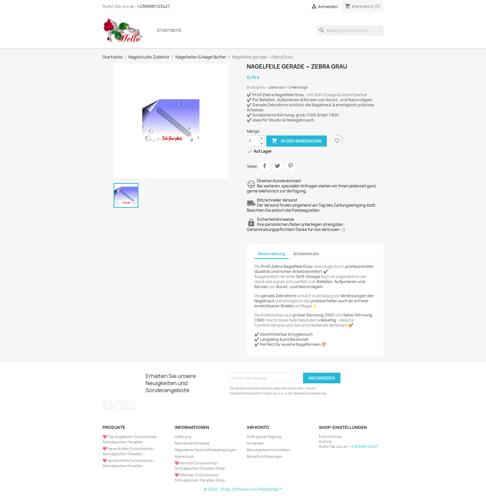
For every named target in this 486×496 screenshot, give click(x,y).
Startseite (169, 30)
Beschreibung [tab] (271, 253)
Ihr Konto (258, 427)
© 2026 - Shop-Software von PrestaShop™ (243, 489)
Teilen (264, 166)
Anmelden (255, 443)
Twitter (119, 406)
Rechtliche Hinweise (192, 443)
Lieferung (183, 436)
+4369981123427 (153, 6)
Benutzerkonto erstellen (268, 449)
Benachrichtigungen (264, 456)
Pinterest (290, 166)
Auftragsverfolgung (264, 436)
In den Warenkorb (296, 141)
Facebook (108, 406)
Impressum (184, 456)
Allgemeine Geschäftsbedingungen (205, 449)
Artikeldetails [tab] (306, 253)
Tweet (277, 166)
